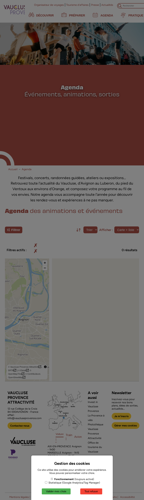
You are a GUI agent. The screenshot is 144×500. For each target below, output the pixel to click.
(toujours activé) (74, 479)
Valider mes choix (56, 491)
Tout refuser (91, 491)
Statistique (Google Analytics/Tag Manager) (74, 482)
